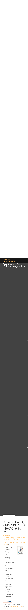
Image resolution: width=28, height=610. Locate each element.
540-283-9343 (6, 259)
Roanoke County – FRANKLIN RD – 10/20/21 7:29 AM (14, 542)
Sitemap (5, 609)
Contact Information (9, 261)
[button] (19, 548)
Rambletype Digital (17, 606)
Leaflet (18, 552)
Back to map (7, 535)
